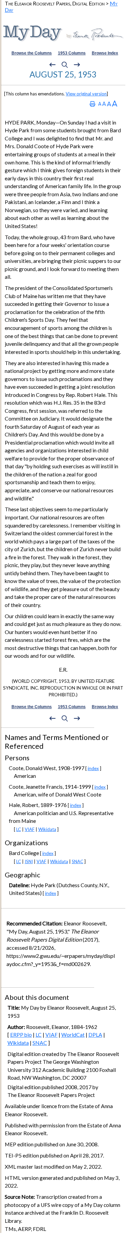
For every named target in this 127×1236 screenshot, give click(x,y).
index (93, 768)
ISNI (29, 861)
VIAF (30, 829)
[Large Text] (109, 103)
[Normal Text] (104, 103)
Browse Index (105, 53)
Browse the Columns (32, 53)
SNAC (77, 861)
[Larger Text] (114, 103)
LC (18, 829)
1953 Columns (72, 53)
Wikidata (47, 829)
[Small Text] (99, 103)
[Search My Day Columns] (65, 64)
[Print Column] (92, 103)
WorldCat (73, 1035)
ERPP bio (21, 1035)
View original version (86, 93)
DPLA (95, 1035)
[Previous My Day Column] (52, 64)
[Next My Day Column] (77, 64)
